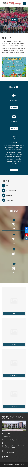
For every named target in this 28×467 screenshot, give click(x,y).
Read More (14, 108)
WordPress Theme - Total (10, 464)
